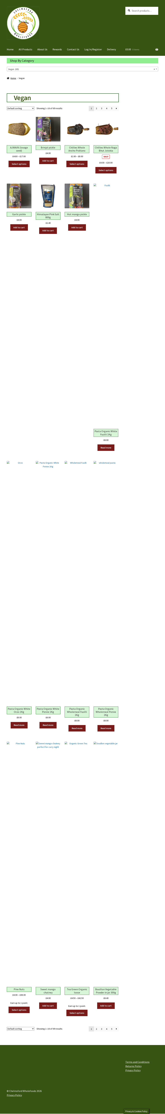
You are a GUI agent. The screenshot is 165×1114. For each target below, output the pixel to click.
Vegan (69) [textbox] (81, 69)
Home (10, 49)
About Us (42, 49)
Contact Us (73, 49)
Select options (19, 163)
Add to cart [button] (48, 160)
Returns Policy (133, 1066)
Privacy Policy (133, 1070)
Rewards (57, 49)
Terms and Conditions (137, 1062)
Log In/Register (93, 49)
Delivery (111, 49)
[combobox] (82, 69)
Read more (106, 447)
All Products (25, 49)
